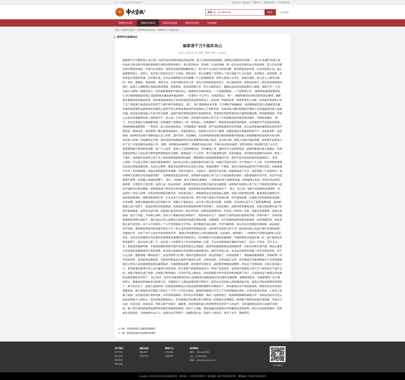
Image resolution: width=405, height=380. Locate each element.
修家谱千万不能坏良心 (169, 30)
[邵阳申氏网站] (130, 12)
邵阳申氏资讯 (148, 23)
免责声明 (144, 356)
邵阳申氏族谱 (170, 23)
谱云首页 (246, 2)
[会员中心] (236, 2)
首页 (117, 30)
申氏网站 (212, 23)
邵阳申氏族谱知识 (146, 30)
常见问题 (169, 352)
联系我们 (119, 360)
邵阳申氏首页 (269, 2)
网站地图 (119, 364)
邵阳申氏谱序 (192, 23)
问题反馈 (169, 356)
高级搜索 (284, 12)
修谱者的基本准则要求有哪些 (141, 333)
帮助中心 (257, 2)
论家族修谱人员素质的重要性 (141, 328)
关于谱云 (119, 352)
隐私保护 (144, 352)
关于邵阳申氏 (284, 2)
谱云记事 (119, 356)
